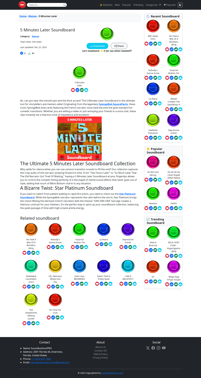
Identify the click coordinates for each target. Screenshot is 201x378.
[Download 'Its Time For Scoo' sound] (62, 317)
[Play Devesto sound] (153, 193)
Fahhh (174, 203)
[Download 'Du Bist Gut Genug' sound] (160, 180)
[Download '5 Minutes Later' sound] (86, 90)
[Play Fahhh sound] (174, 193)
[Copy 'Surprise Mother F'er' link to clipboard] (77, 247)
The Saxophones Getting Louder (31, 314)
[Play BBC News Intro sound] (153, 26)
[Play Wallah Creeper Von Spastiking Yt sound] (174, 88)
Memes (32, 16)
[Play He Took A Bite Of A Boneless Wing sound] (31, 229)
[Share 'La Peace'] (106, 244)
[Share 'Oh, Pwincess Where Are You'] (57, 287)
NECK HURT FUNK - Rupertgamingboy (173, 246)
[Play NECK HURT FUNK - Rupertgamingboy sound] (174, 232)
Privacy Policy (100, 357)
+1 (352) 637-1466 (41, 358)
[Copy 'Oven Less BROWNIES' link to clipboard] (77, 284)
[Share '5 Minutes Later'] (82, 90)
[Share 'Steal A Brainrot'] (155, 250)
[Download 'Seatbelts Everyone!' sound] (160, 138)
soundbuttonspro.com (112, 373)
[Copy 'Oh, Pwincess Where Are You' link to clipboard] (53, 287)
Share (120, 46)
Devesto (153, 203)
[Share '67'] (155, 281)
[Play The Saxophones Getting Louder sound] (31, 299)
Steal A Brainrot (153, 244)
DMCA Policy (101, 354)
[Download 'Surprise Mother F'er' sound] (86, 247)
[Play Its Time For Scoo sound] (55, 299)
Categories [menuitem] (152, 4)
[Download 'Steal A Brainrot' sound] (160, 250)
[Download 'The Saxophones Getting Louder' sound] (38, 323)
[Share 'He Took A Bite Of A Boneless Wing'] (33, 253)
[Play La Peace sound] (104, 229)
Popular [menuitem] (126, 4)
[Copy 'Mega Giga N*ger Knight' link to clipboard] (171, 284)
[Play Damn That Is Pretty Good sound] (104, 266)
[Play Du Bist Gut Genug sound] (153, 162)
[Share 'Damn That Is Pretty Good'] (106, 284)
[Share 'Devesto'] (155, 208)
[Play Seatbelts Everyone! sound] (153, 120)
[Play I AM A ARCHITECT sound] (128, 266)
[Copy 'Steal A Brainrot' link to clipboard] (151, 250)
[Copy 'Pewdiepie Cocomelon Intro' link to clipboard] (29, 287)
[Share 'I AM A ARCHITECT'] (130, 284)
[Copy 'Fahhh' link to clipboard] (171, 208)
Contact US (100, 350)
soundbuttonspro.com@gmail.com (49, 362)
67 (153, 276)
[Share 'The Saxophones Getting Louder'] (33, 323)
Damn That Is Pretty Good (103, 277)
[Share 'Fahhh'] (176, 208)
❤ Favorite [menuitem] (170, 4)
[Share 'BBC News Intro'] (155, 44)
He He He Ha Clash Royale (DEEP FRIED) (174, 175)
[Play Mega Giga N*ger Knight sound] (174, 266)
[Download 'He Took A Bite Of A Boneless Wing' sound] (38, 253)
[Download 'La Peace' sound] (110, 244)
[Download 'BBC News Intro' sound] (160, 44)
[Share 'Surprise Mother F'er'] (82, 247)
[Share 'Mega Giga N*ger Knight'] (176, 284)
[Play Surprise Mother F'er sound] (79, 229)
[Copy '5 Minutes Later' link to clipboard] (77, 90)
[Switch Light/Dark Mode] (180, 5)
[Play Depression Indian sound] (128, 229)
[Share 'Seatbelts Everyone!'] (155, 138)
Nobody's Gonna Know (55, 241)
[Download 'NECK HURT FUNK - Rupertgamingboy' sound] (180, 256)
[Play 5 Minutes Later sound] (107, 34)
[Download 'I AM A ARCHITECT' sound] (135, 284)
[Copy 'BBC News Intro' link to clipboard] (151, 44)
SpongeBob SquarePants (113, 104)
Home (23, 16)
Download (99, 46)
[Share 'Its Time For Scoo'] (57, 317)
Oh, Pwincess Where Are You (55, 279)
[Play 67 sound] (153, 266)
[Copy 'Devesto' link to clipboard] (151, 208)
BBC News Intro (153, 37)
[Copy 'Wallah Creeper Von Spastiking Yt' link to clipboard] (171, 109)
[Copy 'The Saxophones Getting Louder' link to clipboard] (29, 323)
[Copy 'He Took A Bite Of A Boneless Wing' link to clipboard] (29, 253)
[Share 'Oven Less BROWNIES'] (82, 284)
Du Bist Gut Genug (153, 173)
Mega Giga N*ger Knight (174, 278)
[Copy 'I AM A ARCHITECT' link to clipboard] (126, 284)
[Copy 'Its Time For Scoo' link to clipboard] (53, 317)
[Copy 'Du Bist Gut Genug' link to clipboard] (151, 180)
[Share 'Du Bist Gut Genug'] (155, 180)
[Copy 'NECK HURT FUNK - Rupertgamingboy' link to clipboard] (171, 256)
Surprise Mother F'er (79, 241)
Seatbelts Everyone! (153, 131)
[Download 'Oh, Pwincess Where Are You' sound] (62, 287)
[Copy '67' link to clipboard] (151, 281)
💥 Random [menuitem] (105, 4)
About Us (100, 347)
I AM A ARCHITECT (127, 277)
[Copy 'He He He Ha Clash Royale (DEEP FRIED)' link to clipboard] (171, 182)
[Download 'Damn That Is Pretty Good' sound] (110, 284)
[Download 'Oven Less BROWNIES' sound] (86, 284)
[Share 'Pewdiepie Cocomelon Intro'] (33, 287)
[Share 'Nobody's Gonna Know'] (57, 247)
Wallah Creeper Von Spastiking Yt (173, 101)
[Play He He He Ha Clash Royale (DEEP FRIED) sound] (174, 162)
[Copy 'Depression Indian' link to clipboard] (126, 247)
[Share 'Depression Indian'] (130, 247)
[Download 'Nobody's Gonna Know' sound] (62, 247)
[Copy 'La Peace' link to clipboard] (101, 244)
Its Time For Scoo (55, 311)
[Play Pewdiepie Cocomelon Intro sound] (31, 266)
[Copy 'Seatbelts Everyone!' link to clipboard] (151, 138)
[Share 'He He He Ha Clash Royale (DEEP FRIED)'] (176, 182)
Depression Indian (128, 241)
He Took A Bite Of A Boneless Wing (31, 244)
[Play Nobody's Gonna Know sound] (55, 229)
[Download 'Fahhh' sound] (180, 208)
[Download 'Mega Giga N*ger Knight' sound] (180, 284)
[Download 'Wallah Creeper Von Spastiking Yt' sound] (180, 109)
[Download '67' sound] (160, 281)
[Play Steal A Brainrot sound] (153, 232)
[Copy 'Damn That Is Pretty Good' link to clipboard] (101, 284)
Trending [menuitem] (138, 4)
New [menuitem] (117, 4)
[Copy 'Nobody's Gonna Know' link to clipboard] (53, 247)
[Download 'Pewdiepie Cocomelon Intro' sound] (38, 287)
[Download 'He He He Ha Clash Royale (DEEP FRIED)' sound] (180, 182)
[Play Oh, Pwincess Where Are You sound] (55, 266)
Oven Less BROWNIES (79, 277)
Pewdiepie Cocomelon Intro (31, 279)
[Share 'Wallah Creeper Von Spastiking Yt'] (176, 109)
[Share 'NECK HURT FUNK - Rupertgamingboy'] (176, 256)
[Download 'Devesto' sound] (160, 208)
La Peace (103, 239)
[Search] (64, 5)
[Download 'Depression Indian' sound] (135, 247)
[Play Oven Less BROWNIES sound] (79, 266)
